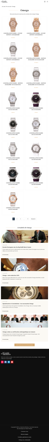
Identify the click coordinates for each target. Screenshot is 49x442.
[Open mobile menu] (47, 1)
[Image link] (6, 353)
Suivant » (33, 218)
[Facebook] (5, 362)
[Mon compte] (44, 1)
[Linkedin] (8, 362)
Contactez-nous (24, 431)
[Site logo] (4, 1)
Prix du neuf (8, 6)
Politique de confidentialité (24, 440)
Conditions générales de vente (24, 437)
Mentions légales (24, 434)
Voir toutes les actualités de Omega (24, 344)
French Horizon (28, 428)
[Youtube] (12, 362)
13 (27, 218)
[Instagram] (2, 362)
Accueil (3, 6)
